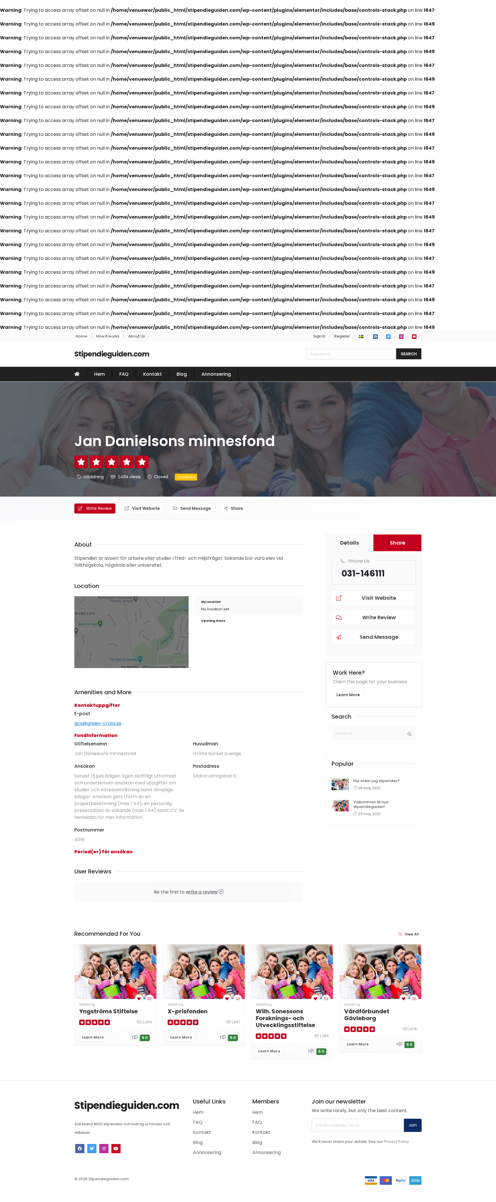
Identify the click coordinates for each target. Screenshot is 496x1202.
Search (409, 354)
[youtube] (414, 336)
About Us (136, 336)
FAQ (124, 374)
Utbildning (94, 477)
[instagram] (401, 336)
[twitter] (388, 336)
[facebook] (375, 336)
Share (236, 508)
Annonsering (216, 374)
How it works (107, 336)
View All (411, 934)
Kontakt (152, 374)
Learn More (348, 695)
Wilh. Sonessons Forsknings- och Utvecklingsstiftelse (285, 1018)
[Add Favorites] (139, 998)
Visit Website (145, 508)
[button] (361, 336)
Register (342, 336)
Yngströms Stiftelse (108, 1011)
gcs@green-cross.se (97, 723)
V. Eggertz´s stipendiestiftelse (458, 1014)
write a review (202, 892)
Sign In (319, 336)
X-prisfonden (188, 1011)
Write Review (98, 508)
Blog (182, 374)
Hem (99, 374)
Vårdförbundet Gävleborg (366, 1014)
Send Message (195, 508)
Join (413, 1125)
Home (81, 336)
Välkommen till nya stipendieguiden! (370, 804)
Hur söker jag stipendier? (376, 780)
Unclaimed (186, 477)
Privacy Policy (396, 1141)
